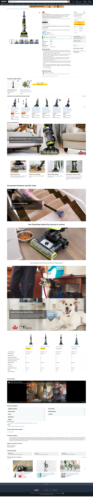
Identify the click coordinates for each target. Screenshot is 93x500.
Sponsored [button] (8, 458)
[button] (2, 4)
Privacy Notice (38, 493)
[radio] (12, 42)
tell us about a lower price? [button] (19, 426)
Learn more (67, 73)
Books (49, 4)
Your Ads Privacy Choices (58, 493)
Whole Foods (39, 4)
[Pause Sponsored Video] (31, 468)
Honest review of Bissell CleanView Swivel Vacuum (19, 383)
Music (67, 4)
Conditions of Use (33, 493)
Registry (63, 4)
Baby (88, 4)
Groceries (34, 4)
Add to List (75, 45)
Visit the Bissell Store (45, 13)
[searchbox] (39, 2)
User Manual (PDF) (10, 431)
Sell (56, 4)
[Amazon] (4, 1)
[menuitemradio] (83, 402)
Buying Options (58, 348)
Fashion (59, 4)
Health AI (6, 4)
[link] (26, 84)
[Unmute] (84, 402)
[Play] (8, 402)
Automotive (84, 4)
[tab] (44, 219)
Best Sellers (23, 4)
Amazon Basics (17, 4)
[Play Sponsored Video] (46, 466)
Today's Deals (44, 4)
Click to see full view (24, 38)
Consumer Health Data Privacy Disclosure (47, 493)
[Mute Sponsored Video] (31, 470)
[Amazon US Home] (36, 490)
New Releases (28, 4)
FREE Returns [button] (44, 28)
